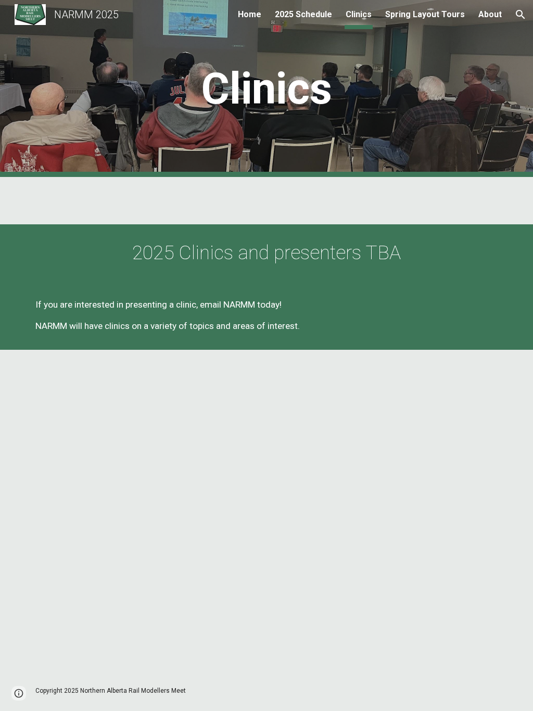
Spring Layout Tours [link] (425, 14)
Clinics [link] (359, 14)
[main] (266, 88)
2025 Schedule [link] (303, 14)
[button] (520, 14)
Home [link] (249, 14)
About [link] (490, 14)
